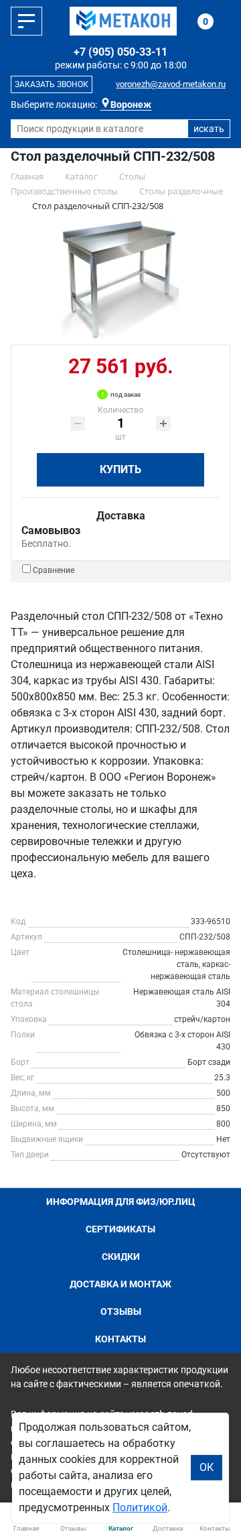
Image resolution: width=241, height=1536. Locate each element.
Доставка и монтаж (120, 1284)
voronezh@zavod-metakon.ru (171, 84)
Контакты (120, 1339)
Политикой (139, 1507)
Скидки (121, 1256)
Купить (120, 469)
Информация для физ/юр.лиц (120, 1201)
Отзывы (120, 1311)
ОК (206, 1467)
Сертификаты (120, 1229)
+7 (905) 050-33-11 (120, 52)
